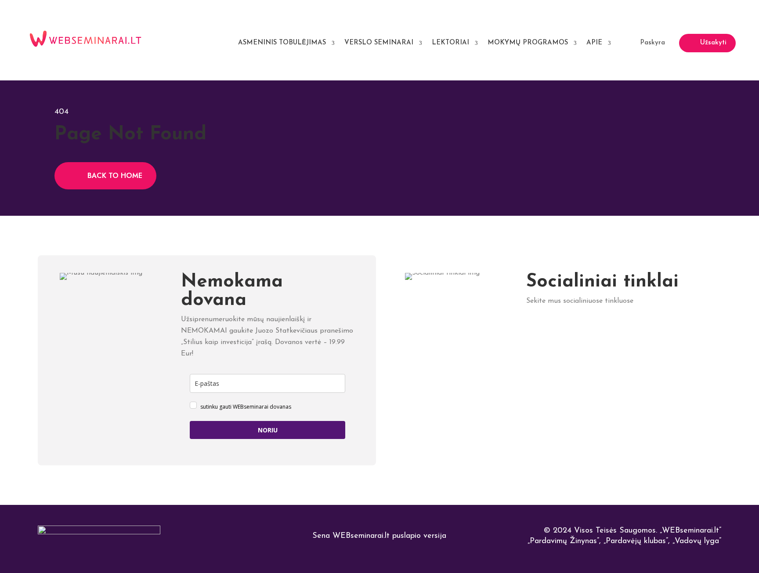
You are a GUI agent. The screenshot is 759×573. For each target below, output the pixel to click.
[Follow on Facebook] (569, 330)
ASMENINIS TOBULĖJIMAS (282, 43)
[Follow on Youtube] (668, 330)
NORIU (268, 430)
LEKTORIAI (450, 43)
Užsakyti (713, 43)
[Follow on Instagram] (635, 330)
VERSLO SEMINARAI (378, 43)
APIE (594, 43)
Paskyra (652, 43)
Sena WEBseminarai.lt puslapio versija (379, 536)
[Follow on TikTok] (602, 330)
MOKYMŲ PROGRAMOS (528, 43)
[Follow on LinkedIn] (536, 330)
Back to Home (114, 175)
